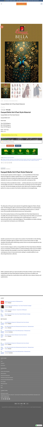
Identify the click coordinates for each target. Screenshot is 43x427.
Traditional (32, 160)
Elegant (18, 159)
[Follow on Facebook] (2, 399)
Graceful (8, 160)
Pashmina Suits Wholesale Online (7, 379)
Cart (1, 361)
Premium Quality (20, 160)
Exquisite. (24, 159)
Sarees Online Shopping (5, 371)
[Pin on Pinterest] (9, 162)
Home (2, 100)
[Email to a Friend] (7, 162)
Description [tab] (3, 168)
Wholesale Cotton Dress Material (11, 100)
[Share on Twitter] (5, 162)
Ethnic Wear (21, 159)
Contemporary (11, 159)
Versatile (35, 160)
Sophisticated (26, 160)
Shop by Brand (3, 373)
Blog (1, 387)
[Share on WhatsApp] (2, 162)
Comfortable (7, 159)
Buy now (18, 145)
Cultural (15, 159)
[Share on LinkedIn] (11, 162)
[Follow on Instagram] (4, 399)
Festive (30, 159)
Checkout (2, 363)
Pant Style (16, 160)
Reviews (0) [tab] (8, 168)
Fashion (28, 159)
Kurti (2, 385)
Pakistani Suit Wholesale (5, 375)
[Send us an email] (7, 399)
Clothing (3, 159)
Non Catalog (3, 381)
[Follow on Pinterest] (9, 399)
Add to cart (10, 145)
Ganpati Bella (34, 159)
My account (3, 365)
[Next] (41, 91)
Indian (11, 160)
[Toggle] (41, 373)
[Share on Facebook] (4, 162)
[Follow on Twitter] (5, 399)
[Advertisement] (21, 14)
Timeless (29, 160)
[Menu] (1, 4)
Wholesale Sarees (4, 383)
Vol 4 (38, 160)
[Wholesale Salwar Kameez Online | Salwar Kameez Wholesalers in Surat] (21, 4)
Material (13, 160)
